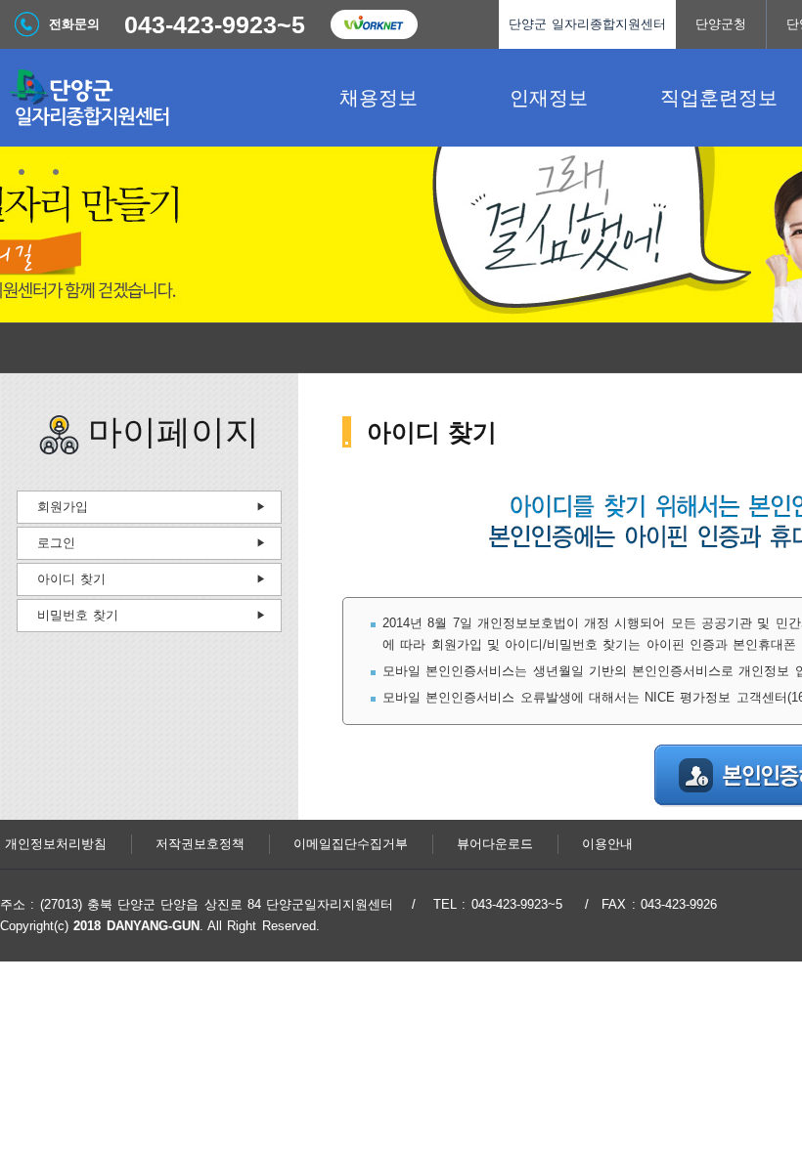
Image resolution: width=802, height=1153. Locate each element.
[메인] (146, 98)
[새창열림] (374, 24)
